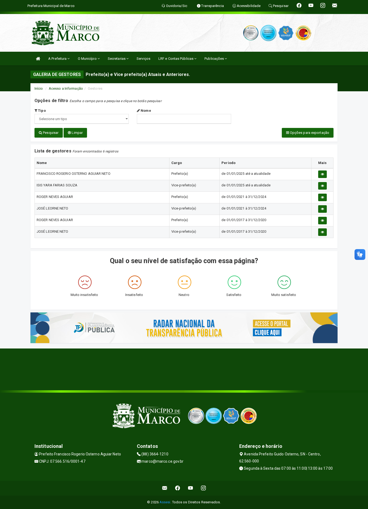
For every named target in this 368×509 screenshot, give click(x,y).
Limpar (77, 133)
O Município (88, 59)
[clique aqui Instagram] (203, 488)
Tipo (41, 111)
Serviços (143, 59)
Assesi (165, 502)
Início (38, 88)
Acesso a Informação (66, 88)
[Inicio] (38, 58)
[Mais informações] (322, 174)
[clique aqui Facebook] (177, 488)
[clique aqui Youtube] (190, 488)
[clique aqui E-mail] (164, 488)
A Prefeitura (57, 59)
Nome (145, 111)
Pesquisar (50, 133)
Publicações (214, 59)
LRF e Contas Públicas (176, 59)
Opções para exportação (309, 133)
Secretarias (117, 59)
